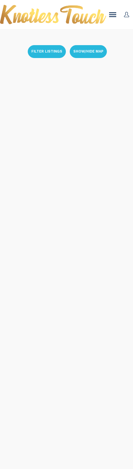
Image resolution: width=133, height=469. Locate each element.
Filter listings (46, 51)
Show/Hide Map (88, 51)
